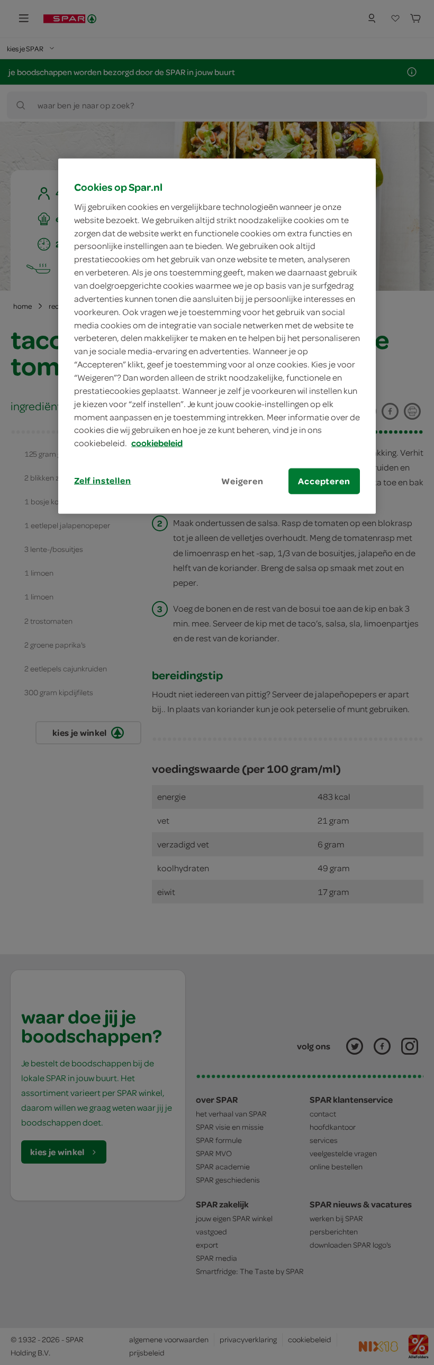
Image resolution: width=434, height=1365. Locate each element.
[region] (217, 336)
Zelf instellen (102, 480)
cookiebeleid (157, 443)
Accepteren (324, 481)
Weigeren (242, 481)
